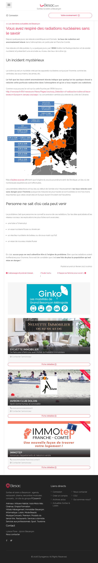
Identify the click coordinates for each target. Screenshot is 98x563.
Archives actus (59, 499)
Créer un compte (60, 496)
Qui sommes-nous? (82, 499)
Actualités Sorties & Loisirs (61, 504)
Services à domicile (35, 518)
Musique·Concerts (14, 515)
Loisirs (21, 512)
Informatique (11, 512)
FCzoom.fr (36, 498)
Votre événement (69, 15)
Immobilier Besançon (34, 509)
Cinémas (10, 506)
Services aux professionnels (18, 521)
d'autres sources (17, 180)
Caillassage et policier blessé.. (20, 273)
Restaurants (21, 518)
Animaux (10, 503)
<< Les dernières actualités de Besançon (23, 24)
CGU (75, 496)
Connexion (13, 15)
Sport (33, 521)
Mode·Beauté (30, 512)
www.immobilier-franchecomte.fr (26, 460)
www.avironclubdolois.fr (22, 408)
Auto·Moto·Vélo (36, 503)
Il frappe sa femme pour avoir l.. (70, 273)
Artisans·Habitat (21, 503)
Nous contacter (80, 492)
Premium (26, 515)
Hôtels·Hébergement (15, 509)
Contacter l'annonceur (21, 357)
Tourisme (41, 521)
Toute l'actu (46, 273)
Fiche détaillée (48, 364)
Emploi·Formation (22, 506)
